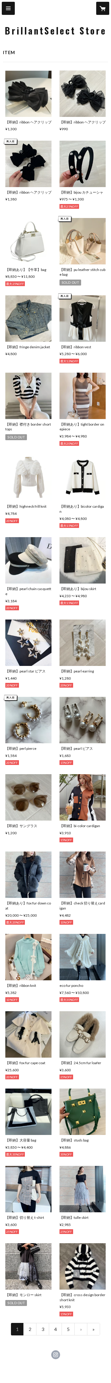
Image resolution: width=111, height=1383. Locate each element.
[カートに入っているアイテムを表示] (102, 8)
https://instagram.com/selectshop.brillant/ (55, 1354)
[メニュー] (8, 8)
